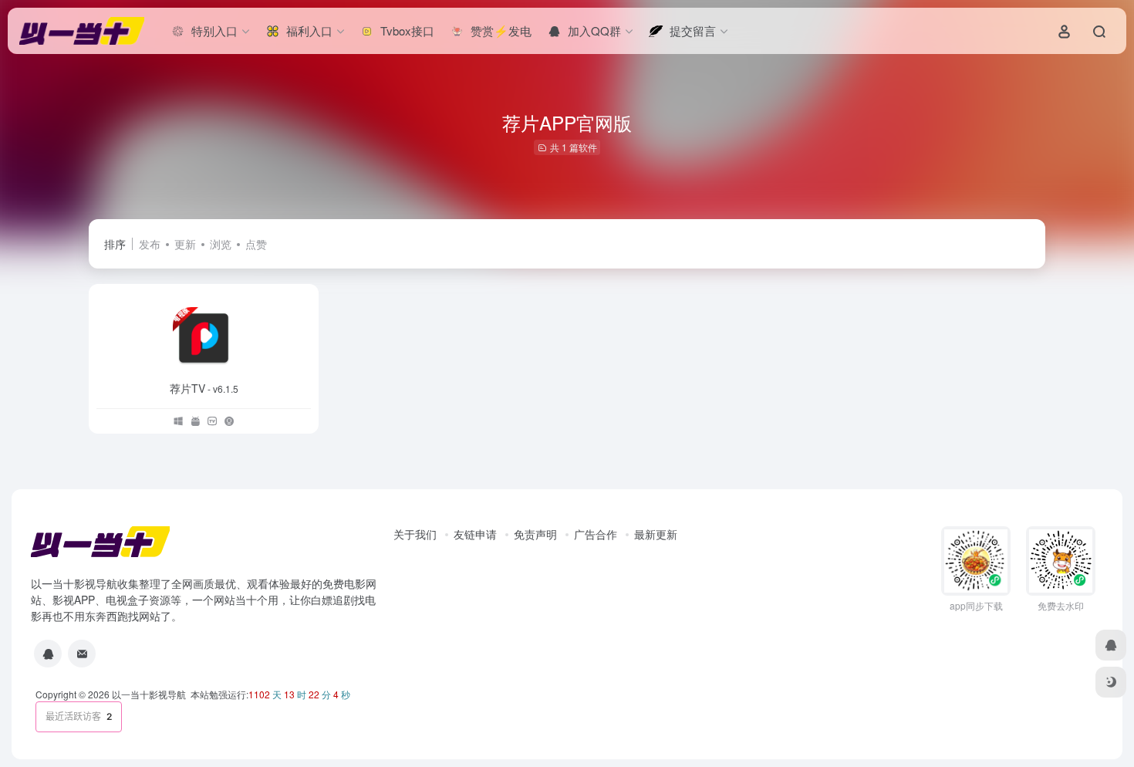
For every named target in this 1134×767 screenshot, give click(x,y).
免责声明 (535, 534)
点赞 (256, 244)
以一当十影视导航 (149, 694)
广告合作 (595, 534)
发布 (149, 244)
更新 (185, 244)
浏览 (220, 244)
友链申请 (475, 534)
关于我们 (415, 534)
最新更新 (655, 534)
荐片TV (204, 388)
